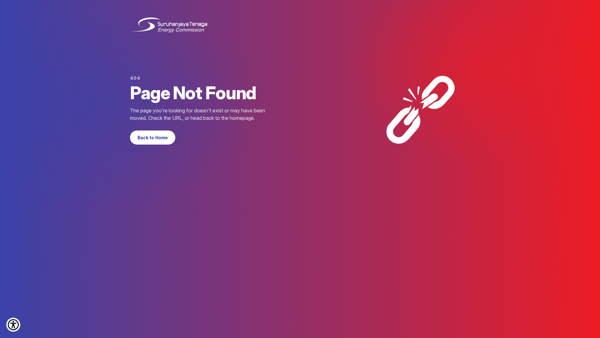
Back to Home (153, 137)
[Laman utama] (168, 25)
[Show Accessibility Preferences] (13, 325)
